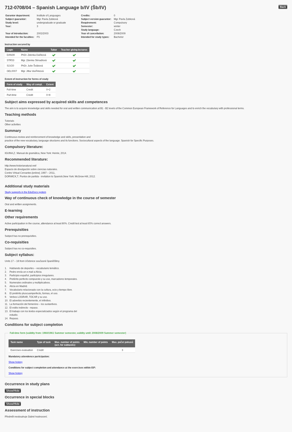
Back (283, 6)
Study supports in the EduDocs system (25, 192)
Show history (15, 362)
